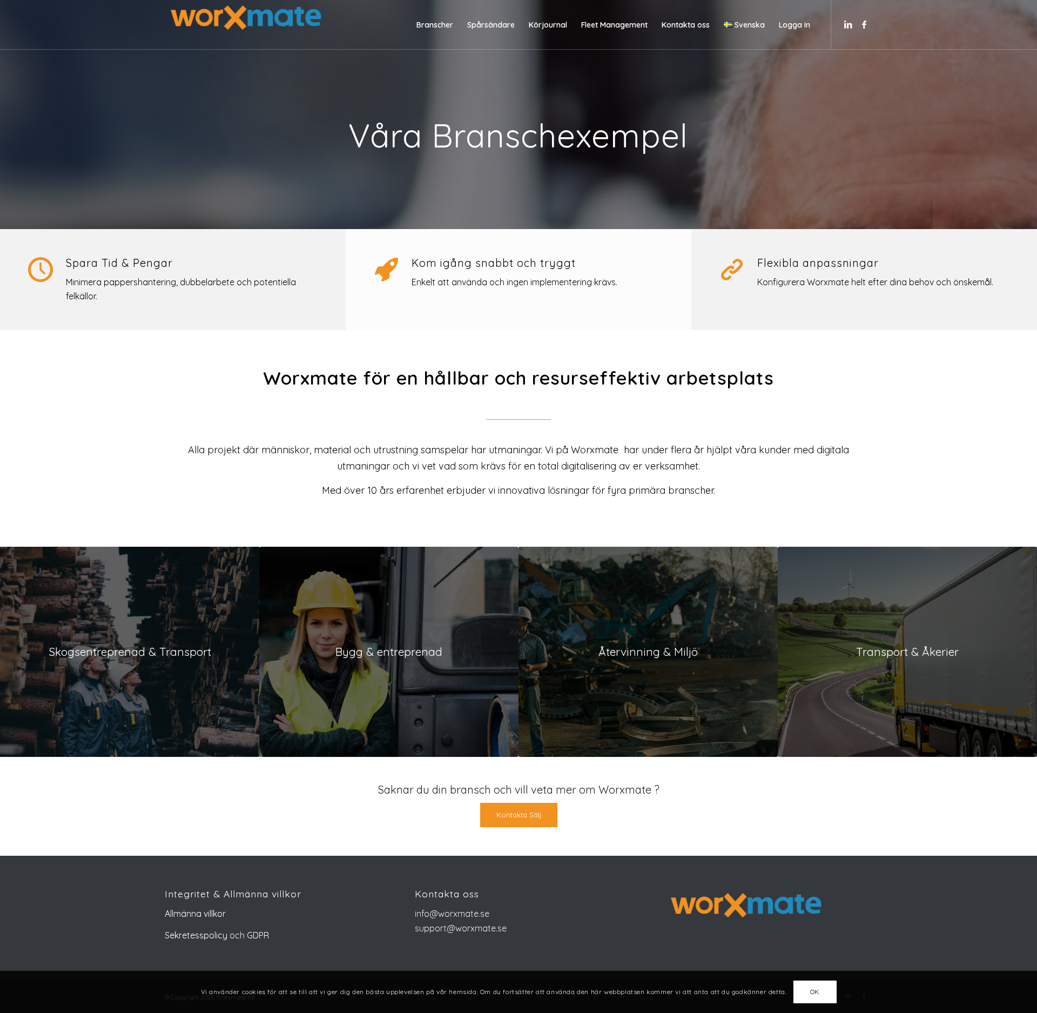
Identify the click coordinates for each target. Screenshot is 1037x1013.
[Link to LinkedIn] (848, 24)
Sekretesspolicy (196, 935)
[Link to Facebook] (864, 24)
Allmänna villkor (195, 913)
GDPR (257, 935)
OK (814, 992)
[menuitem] (434, 25)
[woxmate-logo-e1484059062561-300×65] (246, 25)
